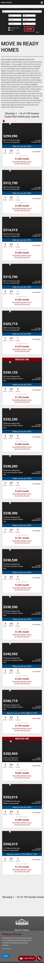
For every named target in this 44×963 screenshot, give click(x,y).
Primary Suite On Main (14, 27)
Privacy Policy (6, 949)
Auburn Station (6, 2)
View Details (36, 151)
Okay (6, 956)
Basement (12, 30)
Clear (37, 32)
